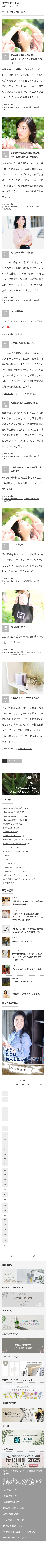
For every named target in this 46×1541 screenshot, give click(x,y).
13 (5, 1154)
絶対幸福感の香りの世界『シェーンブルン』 (18, 879)
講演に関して (10, 1496)
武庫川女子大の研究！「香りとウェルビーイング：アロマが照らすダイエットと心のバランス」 (27, 957)
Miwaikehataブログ (13, 1526)
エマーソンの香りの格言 (22, 981)
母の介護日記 (7, 863)
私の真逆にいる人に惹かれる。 (25, 403)
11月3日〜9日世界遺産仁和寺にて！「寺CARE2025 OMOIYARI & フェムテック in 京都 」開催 (28, 917)
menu (41, 3)
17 (5, 1175)
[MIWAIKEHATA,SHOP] (23, 1306)
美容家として (10, 1490)
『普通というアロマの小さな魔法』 (26, 994)
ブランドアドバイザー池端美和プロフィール (22, 1472)
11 (5, 1144)
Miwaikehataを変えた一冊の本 (13, 820)
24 (5, 1210)
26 (5, 1220)
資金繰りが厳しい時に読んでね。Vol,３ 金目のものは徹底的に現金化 (27, 59)
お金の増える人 (18, 544)
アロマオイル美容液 (10, 832)
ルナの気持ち (17, 311)
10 (5, 1139)
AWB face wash (11, 1514)
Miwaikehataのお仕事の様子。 (14, 652)
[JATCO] (23, 1444)
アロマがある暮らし (25, 749)
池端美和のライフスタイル (12, 871)
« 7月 (11, 1256)
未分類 (8, 209)
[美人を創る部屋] (23, 1075)
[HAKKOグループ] (23, 1375)
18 (5, 1180)
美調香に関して (11, 1502)
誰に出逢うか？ (18, 627)
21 (5, 1194)
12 (5, 1149)
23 (5, 1205)
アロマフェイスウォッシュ (12, 836)
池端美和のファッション (11, 867)
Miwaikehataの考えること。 (13, 107)
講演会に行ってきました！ (23, 941)
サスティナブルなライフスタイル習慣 (16, 840)
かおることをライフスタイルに (25, 698)
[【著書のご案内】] (23, 1421)
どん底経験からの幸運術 (17, 654)
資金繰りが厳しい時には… (23, 252)
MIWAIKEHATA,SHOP (14, 1508)
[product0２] (23, 1283)
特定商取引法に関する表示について (21, 1532)
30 (5, 1240)
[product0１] (23, 1329)
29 (5, 1234)
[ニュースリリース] (23, 1352)
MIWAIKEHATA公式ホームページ (22, 1538)
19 (5, 1184)
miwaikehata (8, 105)
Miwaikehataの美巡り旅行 (12, 812)
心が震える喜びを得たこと (23, 343)
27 (5, 1225)
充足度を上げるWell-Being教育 (14, 851)
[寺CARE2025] (23, 1467)
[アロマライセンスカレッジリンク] (23, 1398)
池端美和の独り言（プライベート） (15, 875)
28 (5, 1229)
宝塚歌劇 (7, 855)
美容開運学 (7, 883)
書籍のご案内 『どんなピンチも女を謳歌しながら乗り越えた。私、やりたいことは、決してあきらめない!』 (22, 1481)
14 (5, 1159)
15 (5, 1164)
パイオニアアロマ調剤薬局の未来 (14, 844)
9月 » (35, 1256)
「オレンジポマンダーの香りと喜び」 (27, 969)
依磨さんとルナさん (10, 848)
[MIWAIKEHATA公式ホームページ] (11, 4)
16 (5, 1170)
